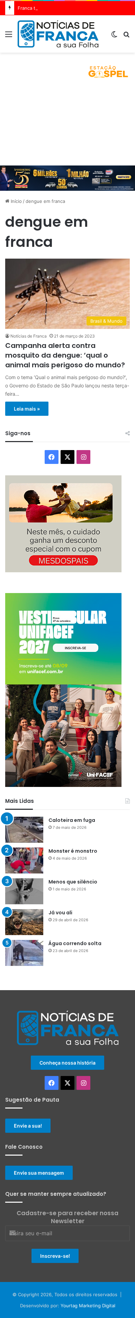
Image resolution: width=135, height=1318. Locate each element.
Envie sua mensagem (39, 1173)
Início (15, 201)
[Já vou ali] (24, 922)
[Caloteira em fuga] (24, 830)
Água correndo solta (74, 943)
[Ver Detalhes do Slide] (67, 69)
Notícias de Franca (28, 336)
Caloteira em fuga (71, 820)
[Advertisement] (67, 125)
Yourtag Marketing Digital (88, 1305)
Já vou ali (60, 912)
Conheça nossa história (67, 1063)
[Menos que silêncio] (24, 891)
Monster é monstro (72, 851)
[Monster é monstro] (24, 860)
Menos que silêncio (72, 881)
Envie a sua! (28, 1126)
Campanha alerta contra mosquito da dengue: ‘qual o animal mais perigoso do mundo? (65, 355)
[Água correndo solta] (24, 953)
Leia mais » (27, 409)
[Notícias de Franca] (58, 34)
